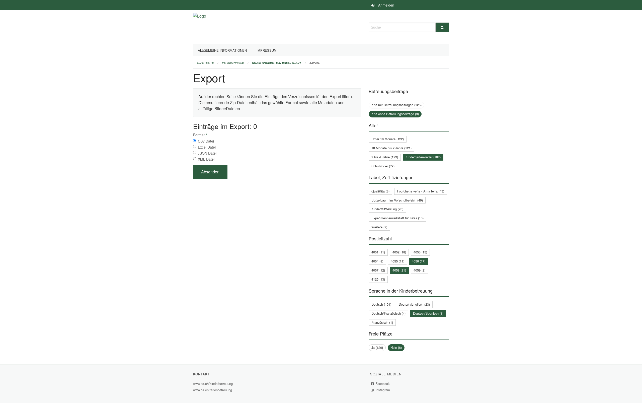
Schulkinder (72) (382, 166)
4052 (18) (399, 252)
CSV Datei (206, 141)
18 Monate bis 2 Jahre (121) (391, 148)
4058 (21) (399, 270)
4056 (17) (418, 261)
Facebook (382, 383)
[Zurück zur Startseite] (199, 26)
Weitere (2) (379, 227)
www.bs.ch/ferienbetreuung (213, 389)
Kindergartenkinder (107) (423, 157)
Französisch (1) (382, 322)
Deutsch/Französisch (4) (388, 313)
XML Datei (206, 159)
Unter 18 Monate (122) (387, 139)
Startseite (205, 62)
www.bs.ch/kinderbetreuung (213, 383)
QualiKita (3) (380, 191)
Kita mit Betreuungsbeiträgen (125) (396, 104)
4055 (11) (397, 261)
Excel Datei (207, 147)
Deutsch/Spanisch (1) (428, 313)
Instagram (382, 389)
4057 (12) (378, 270)
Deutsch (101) (381, 304)
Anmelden (386, 5)
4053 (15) (420, 252)
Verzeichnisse (233, 62)
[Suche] (442, 27)
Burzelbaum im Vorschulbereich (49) (397, 200)
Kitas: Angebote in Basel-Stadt (276, 62)
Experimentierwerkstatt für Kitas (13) (397, 218)
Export (315, 62)
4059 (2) (419, 270)
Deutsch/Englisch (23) (414, 304)
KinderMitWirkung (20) (387, 209)
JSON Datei (207, 153)
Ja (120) (377, 347)
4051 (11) (378, 252)
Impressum (267, 50)
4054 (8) (377, 261)
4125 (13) (378, 279)
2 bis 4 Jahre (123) (384, 157)
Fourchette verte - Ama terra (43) (420, 191)
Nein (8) (396, 347)
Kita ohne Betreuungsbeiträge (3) (395, 113)
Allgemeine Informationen (222, 50)
